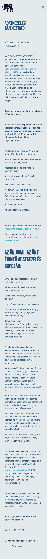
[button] (31, 7)
